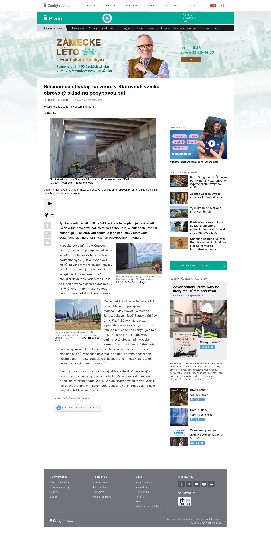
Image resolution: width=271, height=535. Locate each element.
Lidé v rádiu (142, 492)
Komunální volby (59, 487)
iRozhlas (91, 5)
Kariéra (140, 496)
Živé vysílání (179, 148)
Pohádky (177, 142)
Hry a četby (178, 136)
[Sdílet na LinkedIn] (47, 242)
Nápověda (141, 487)
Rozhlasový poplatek (148, 506)
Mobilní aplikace (102, 496)
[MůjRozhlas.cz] (50, 113)
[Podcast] (46, 215)
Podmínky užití (202, 519)
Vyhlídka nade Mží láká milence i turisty (205, 209)
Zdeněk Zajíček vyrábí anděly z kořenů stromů (206, 195)
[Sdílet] (52, 215)
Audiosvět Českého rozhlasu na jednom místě (194, 162)
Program (110, 5)
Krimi (192, 136)
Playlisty (127, 28)
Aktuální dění (53, 28)
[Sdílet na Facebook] (47, 225)
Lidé (140, 28)
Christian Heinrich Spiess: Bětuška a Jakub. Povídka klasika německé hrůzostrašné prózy (208, 244)
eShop (54, 496)
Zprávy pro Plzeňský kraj (87, 99)
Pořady (93, 28)
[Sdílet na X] (47, 234)
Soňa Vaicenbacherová (76, 398)
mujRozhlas (131, 5)
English (217, 519)
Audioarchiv (189, 18)
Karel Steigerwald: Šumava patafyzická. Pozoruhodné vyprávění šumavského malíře (208, 182)
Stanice (152, 5)
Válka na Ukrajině (60, 482)
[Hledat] (223, 5)
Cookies (170, 519)
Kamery (187, 21)
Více (218, 28)
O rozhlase (172, 5)
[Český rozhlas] (57, 5)
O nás (165, 28)
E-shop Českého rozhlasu (189, 278)
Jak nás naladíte (184, 28)
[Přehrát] (50, 203)
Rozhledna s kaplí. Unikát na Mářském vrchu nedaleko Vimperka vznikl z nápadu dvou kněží (207, 227)
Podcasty (98, 492)
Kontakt (205, 28)
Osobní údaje (185, 519)
